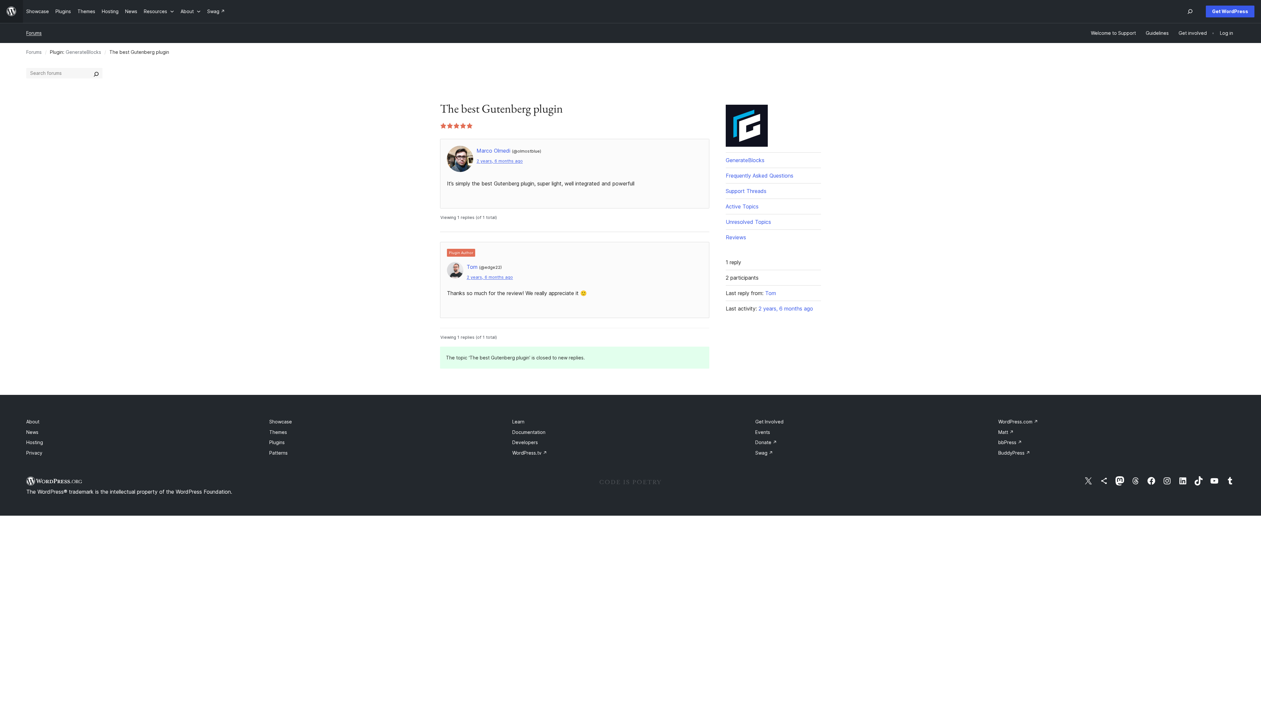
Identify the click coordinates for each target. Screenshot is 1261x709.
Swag (764, 453)
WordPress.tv (529, 453)
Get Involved (769, 421)
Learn (518, 421)
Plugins (277, 442)
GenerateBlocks (83, 52)
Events (762, 432)
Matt (1006, 432)
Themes (278, 432)
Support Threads (746, 191)
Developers (525, 442)
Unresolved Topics (748, 222)
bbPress (1010, 442)
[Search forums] (96, 73)
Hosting (34, 442)
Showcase (280, 421)
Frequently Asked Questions (759, 175)
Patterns (278, 453)
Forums (34, 33)
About (32, 421)
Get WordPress (1230, 11)
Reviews (736, 237)
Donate (766, 442)
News (32, 432)
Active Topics (742, 206)
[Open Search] (1190, 11)
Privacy (34, 453)
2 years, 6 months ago (499, 161)
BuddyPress (1014, 453)
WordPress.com (1018, 421)
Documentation (528, 432)
